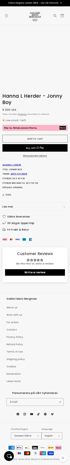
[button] (6, 15)
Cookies (11, 366)
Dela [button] (8, 194)
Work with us (14, 314)
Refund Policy (15, 344)
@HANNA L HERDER (11, 165)
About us (12, 307)
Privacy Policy (15, 337)
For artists (13, 322)
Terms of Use (15, 351)
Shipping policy (16, 359)
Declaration (14, 373)
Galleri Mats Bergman (29, 459)
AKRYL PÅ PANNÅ (19, 173)
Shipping (22, 114)
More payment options (35, 155)
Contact (12, 329)
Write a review (34, 272)
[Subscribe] (59, 402)
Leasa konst (14, 381)
